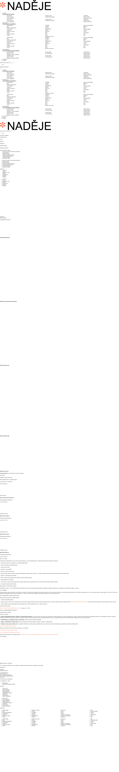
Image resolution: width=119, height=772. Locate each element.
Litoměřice (47, 25)
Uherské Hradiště (86, 29)
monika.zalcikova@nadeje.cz (5, 518)
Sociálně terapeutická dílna (7, 156)
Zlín (84, 34)
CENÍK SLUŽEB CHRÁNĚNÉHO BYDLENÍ (12, 608)
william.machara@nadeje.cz (5, 554)
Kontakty (4, 175)
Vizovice (85, 30)
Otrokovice (47, 31)
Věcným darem (86, 52)
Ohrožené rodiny (48, 15)
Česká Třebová (10, 29)
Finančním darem (10, 52)
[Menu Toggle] (0, 11)
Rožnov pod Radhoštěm (88, 25)
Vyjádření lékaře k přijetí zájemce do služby (11, 632)
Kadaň (8, 32)
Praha (46, 35)
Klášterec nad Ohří (10, 33)
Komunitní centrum (6, 158)
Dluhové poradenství (87, 18)
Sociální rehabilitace (6, 157)
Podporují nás (5, 174)
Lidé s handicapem (10, 18)
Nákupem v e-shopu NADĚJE (13, 54)
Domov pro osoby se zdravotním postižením (11, 151)
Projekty (4, 173)
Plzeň (46, 33)
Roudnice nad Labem (49, 36)
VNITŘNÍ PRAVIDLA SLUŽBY (80, 601)
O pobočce (4, 170)
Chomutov (9, 30)
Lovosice (47, 27)
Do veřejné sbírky (48, 53)
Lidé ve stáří (9, 15)
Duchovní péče (86, 16)
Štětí (84, 27)
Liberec (8, 35)
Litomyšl (47, 26)
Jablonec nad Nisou (11, 31)
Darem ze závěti (10, 53)
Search (1, 62)
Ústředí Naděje (10, 25)
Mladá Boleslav (48, 28)
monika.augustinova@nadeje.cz (6, 499)
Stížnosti (4, 176)
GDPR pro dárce (86, 54)
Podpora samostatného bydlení (8, 154)
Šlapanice (85, 26)
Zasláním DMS (48, 52)
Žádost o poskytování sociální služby (10, 630)
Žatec (84, 35)
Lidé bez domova (10, 16)
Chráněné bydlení (3, 145)
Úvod (1, 139)
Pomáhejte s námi (5, 172)
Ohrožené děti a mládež (49, 16)
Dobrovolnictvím (86, 53)
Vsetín (84, 31)
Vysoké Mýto (86, 32)
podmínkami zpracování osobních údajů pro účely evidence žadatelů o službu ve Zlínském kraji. (39, 634)
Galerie (3, 171)
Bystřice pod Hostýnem (11, 27)
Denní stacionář (5, 152)
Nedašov (47, 30)
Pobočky (1, 141)
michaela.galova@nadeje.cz (5, 536)
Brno (8, 26)
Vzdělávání (85, 15)
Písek (46, 32)
